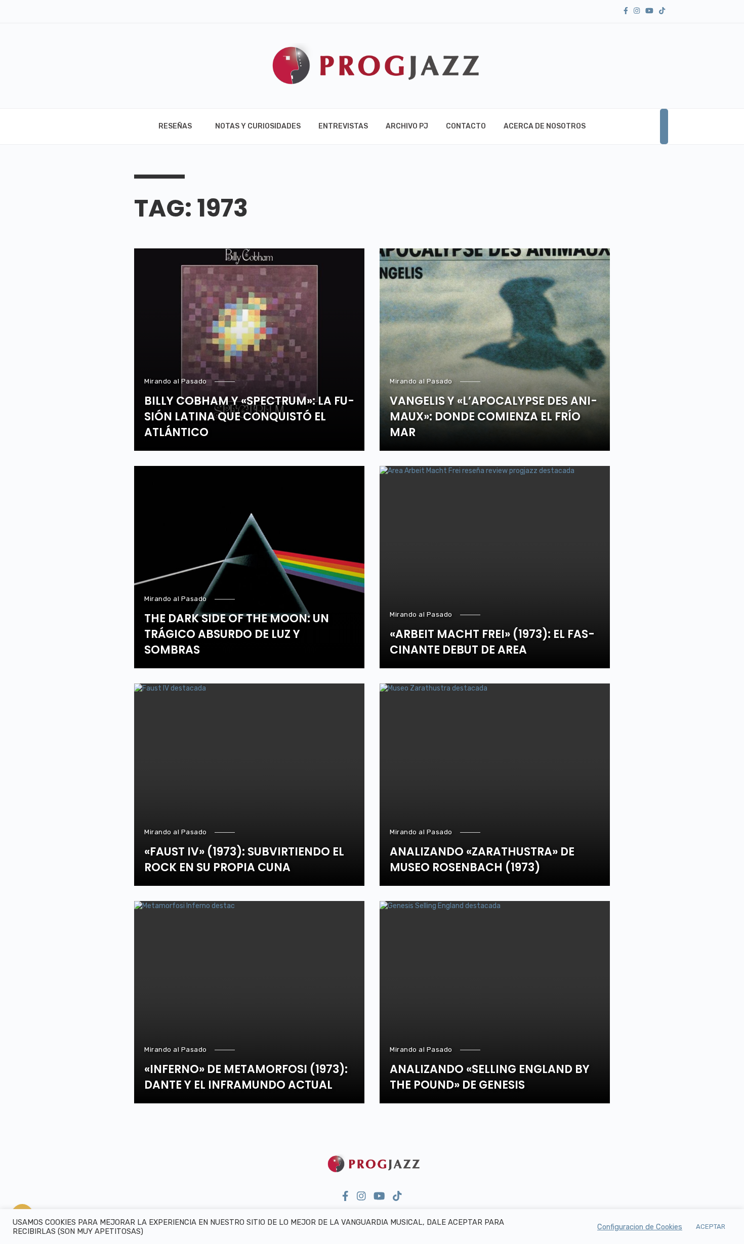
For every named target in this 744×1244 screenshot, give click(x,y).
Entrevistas (343, 126)
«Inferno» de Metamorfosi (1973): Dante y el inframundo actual (246, 1077)
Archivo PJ (407, 126)
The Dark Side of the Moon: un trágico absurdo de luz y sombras (236, 634)
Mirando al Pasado (175, 381)
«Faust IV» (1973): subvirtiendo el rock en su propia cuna (244, 859)
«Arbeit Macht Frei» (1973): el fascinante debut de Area (492, 642)
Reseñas (175, 126)
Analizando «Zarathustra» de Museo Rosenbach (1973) (482, 859)
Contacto (466, 126)
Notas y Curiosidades (258, 126)
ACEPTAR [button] (710, 1226)
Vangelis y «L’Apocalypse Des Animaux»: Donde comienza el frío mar (493, 417)
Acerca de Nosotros (545, 126)
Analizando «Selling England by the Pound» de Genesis (490, 1077)
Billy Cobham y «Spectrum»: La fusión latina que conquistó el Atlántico (249, 417)
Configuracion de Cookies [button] (639, 1226)
